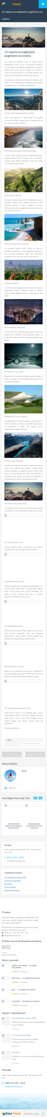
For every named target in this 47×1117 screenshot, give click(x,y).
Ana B (24, 771)
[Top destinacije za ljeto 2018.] (6, 1021)
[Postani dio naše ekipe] (6, 1038)
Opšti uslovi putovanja (9, 955)
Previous (35, 798)
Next (40, 798)
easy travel (27, 743)
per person (20, 972)
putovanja (36, 743)
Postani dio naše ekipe (12, 881)
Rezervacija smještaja (12, 890)
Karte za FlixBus (10, 887)
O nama (4, 953)
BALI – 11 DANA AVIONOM (23, 990)
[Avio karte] (6, 1055)
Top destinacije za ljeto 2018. (15, 877)
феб (9, 740)
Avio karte (8, 884)
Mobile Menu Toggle (43, 4)
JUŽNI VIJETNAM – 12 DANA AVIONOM (24, 967)
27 (7, 740)
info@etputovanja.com (16, 861)
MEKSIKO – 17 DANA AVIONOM (26, 978)
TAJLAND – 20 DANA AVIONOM (25, 1001)
